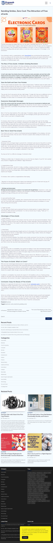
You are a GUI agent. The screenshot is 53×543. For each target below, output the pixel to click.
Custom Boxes (31, 480)
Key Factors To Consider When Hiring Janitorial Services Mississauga (15, 334)
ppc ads (29, 496)
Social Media (3, 379)
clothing (30, 478)
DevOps (2, 350)
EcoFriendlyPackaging (45, 482)
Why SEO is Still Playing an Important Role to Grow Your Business (14, 329)
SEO (42, 496)
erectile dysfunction (32, 484)
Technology (3, 381)
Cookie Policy (29, 534)
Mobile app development (44, 490)
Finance (2, 359)
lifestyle (29, 490)
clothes (45, 476)
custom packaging (40, 480)
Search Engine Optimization (7, 376)
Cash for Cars (39, 476)
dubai (38, 482)
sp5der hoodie (31, 498)
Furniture (47, 486)
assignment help (31, 474)
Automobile (3, 340)
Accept (25, 537)
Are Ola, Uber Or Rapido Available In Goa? (9, 327)
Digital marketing (31, 482)
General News (4, 362)
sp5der (45, 496)
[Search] (50, 3)
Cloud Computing (4, 345)
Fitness (29, 486)
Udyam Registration (32, 500)
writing (33, 502)
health (35, 488)
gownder (30, 488)
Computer (3, 347)
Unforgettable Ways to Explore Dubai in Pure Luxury (12, 332)
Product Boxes (36, 496)
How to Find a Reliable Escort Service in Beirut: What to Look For (14, 324)
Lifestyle (3, 369)
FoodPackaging (39, 486)
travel (44, 498)
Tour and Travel (4, 384)
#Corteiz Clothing (31, 472)
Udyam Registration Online (43, 500)
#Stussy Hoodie (47, 472)
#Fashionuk (39, 472)
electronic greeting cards (20, 304)
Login (29, 524)
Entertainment (4, 355)
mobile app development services (35, 494)
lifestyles (35, 490)
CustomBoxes (41, 478)
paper (45, 494)
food (34, 486)
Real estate (3, 372)
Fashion (2, 357)
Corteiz (34, 478)
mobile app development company (35, 492)
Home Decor (3, 367)
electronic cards (9, 304)
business (43, 474)
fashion (48, 484)
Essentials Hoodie (42, 484)
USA (29, 502)
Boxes (38, 474)
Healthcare (40, 488)
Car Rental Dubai (31, 476)
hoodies (46, 488)
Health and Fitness (5, 364)
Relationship (3, 374)
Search (3, 316)
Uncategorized (4, 386)
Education (3, 352)
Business (8, 302)
